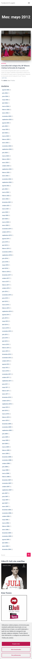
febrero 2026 (5, 109)
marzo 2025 (5, 136)
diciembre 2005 (6, 533)
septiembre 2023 (7, 169)
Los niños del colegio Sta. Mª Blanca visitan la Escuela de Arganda (15, 67)
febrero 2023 (5, 172)
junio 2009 (5, 437)
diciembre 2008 (6, 457)
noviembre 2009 (6, 427)
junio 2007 (5, 496)
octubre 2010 (5, 400)
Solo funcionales (16, 649)
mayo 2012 (5, 367)
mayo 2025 (5, 129)
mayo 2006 (5, 519)
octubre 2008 (5, 463)
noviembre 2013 (6, 331)
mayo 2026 (5, 99)
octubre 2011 (5, 377)
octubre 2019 (5, 232)
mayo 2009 (5, 440)
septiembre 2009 (7, 430)
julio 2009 (5, 433)
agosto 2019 (5, 238)
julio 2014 (5, 318)
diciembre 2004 (6, 549)
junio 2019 (5, 242)
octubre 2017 (5, 278)
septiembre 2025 (7, 119)
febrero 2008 (5, 476)
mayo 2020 (5, 215)
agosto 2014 (5, 314)
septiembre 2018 (7, 255)
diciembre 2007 (6, 480)
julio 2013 (5, 334)
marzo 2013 (5, 344)
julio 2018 (5, 258)
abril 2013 (5, 341)
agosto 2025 (5, 123)
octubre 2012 (5, 361)
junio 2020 (5, 212)
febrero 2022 (5, 195)
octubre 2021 (5, 205)
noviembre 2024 (6, 146)
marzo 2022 (5, 192)
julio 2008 (5, 466)
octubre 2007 (5, 486)
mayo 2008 (5, 470)
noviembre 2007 (6, 483)
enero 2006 (5, 529)
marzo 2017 (5, 281)
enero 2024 (5, 162)
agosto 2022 (5, 185)
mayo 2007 (5, 499)
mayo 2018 (5, 265)
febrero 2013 (5, 347)
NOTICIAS (3, 63)
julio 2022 (5, 189)
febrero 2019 (5, 248)
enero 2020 (5, 225)
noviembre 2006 (6, 513)
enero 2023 (5, 175)
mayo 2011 (5, 387)
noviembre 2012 (6, 357)
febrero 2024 (5, 159)
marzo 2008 (5, 473)
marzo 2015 (5, 304)
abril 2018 (5, 268)
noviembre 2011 (6, 374)
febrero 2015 (5, 308)
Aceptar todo (16, 644)
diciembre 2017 (6, 275)
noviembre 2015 (6, 295)
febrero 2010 (5, 417)
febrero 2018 (5, 271)
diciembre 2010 (6, 397)
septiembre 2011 (7, 380)
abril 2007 (5, 503)
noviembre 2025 (6, 116)
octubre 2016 (5, 288)
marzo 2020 (5, 222)
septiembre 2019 (7, 235)
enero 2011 (5, 394)
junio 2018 (5, 261)
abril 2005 (5, 542)
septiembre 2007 (7, 490)
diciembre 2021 (6, 202)
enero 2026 (5, 113)
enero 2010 (5, 420)
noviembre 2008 (6, 460)
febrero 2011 (5, 390)
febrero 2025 (5, 139)
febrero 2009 (5, 450)
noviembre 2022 (6, 179)
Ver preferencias (16, 655)
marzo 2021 (5, 208)
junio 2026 (5, 96)
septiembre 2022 (7, 182)
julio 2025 (5, 126)
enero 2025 (5, 142)
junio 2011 (5, 384)
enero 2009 (5, 453)
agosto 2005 (5, 539)
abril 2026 (5, 103)
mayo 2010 (5, 407)
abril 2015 (5, 301)
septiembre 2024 (7, 149)
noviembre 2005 (6, 536)
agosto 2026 (5, 89)
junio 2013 (5, 337)
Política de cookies (7, 637)
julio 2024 (5, 152)
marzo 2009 (5, 447)
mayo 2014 (5, 321)
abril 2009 (5, 443)
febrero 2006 (5, 526)
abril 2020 (5, 218)
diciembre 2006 (6, 509)
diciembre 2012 (6, 354)
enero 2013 (5, 351)
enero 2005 (5, 546)
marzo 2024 (5, 156)
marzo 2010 (5, 414)
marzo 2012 (5, 371)
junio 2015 (5, 298)
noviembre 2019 (6, 228)
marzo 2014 (5, 328)
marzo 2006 (5, 523)
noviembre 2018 (6, 252)
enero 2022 (5, 199)
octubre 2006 (5, 516)
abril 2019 (5, 245)
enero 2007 (5, 506)
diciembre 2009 (6, 423)
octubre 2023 (5, 165)
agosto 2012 (5, 364)
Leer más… (4, 78)
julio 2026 (5, 93)
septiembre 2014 (7, 311)
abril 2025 (5, 132)
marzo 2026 (5, 106)
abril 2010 (5, 410)
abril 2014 (5, 324)
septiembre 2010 (7, 404)
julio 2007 (5, 493)
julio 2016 (5, 291)
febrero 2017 (5, 285)
